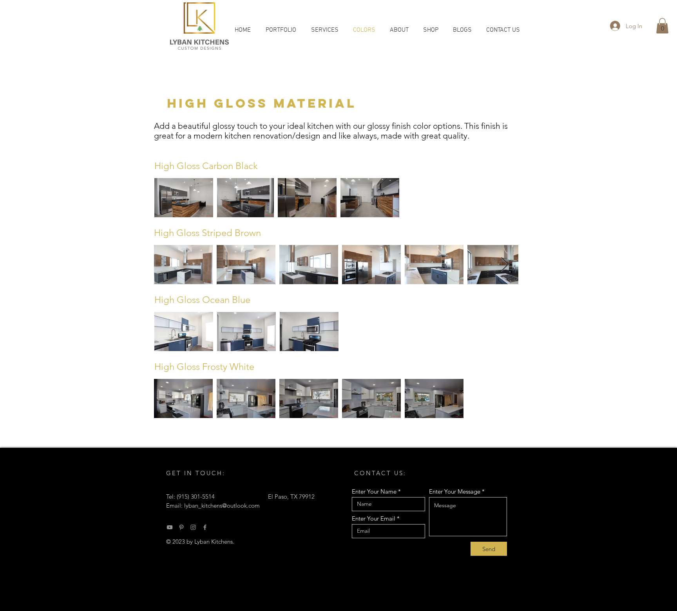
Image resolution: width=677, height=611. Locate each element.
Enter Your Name (374, 491)
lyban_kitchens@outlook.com (222, 505)
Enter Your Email (373, 518)
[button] (662, 25)
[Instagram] (193, 527)
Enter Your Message (454, 491)
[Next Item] (504, 264)
